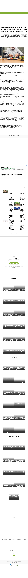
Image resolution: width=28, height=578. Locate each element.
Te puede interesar (14, 436)
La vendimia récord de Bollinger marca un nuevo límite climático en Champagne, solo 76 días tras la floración (22, 203)
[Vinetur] (14, 556)
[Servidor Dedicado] (14, 565)
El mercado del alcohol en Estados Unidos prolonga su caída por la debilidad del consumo (22, 186)
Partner (14, 517)
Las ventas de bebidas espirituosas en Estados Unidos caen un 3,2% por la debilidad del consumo (22, 227)
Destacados (14, 278)
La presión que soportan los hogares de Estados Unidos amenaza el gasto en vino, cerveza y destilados (11, 197)
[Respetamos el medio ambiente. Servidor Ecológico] (17, 565)
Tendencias (14, 182)
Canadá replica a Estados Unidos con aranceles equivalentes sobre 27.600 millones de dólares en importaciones (11, 209)
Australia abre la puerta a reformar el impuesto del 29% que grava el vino (11, 215)
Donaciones (24, 539)
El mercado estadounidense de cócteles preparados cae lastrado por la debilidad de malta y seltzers (11, 203)
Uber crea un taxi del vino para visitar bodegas (22, 220)
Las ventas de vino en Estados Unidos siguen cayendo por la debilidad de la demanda (11, 192)
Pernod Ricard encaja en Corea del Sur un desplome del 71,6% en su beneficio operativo (22, 209)
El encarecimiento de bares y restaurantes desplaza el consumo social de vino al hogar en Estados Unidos (22, 192)
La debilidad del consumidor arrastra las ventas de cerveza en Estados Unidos (11, 227)
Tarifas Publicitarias (4, 539)
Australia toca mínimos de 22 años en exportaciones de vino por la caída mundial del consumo (22, 197)
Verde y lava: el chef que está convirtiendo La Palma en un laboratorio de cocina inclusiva (22, 215)
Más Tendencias (14, 232)
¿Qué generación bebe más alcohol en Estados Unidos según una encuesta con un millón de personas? (11, 221)
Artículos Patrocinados (12, 539)
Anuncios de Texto (18, 539)
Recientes (14, 357)
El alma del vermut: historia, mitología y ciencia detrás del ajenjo (11, 186)
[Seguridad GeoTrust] (11, 565)
